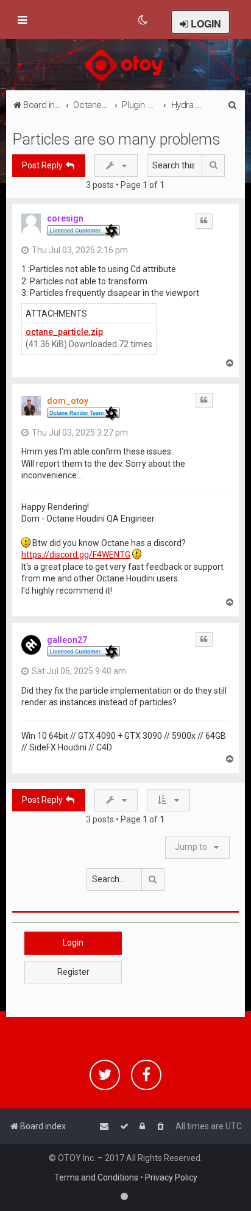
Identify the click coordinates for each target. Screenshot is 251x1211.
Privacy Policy (171, 1177)
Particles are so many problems (116, 139)
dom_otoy (67, 401)
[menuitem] (143, 20)
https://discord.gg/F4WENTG (75, 554)
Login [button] (73, 942)
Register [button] (73, 972)
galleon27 (67, 640)
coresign (65, 218)
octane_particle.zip (64, 332)
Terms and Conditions (96, 1177)
